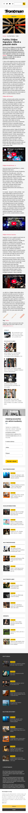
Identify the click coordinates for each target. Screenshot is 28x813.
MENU (14, 16)
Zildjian (7, 320)
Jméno (7, 447)
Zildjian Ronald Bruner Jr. (9, 165)
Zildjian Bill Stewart (8, 96)
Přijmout (14, 806)
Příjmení (8, 453)
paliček (4, 55)
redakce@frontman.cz (8, 326)
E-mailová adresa (10, 441)
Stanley (4, 36)
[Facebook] (4, 4)
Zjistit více (4, 802)
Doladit (13, 809)
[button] (6, 316)
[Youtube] (9, 4)
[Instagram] (12, 4)
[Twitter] (7, 4)
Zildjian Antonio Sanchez (9, 234)
